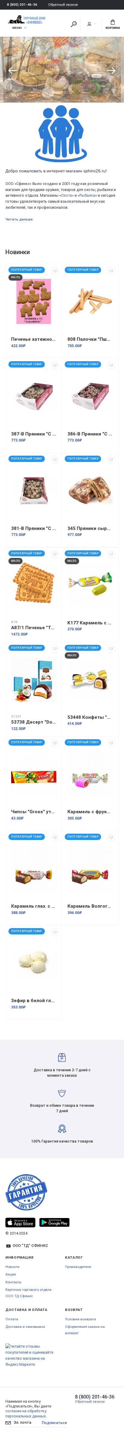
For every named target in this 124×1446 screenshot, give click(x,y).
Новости (12, 1267)
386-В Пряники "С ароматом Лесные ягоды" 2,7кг (90, 434)
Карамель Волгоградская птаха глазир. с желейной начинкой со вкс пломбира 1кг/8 (90, 906)
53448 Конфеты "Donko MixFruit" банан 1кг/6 (90, 717)
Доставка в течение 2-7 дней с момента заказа (62, 1073)
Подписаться (54, 1422)
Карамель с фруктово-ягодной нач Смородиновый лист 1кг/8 (90, 811)
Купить (100, 77)
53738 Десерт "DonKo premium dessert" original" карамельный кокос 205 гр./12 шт (33, 722)
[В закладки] (55, 271)
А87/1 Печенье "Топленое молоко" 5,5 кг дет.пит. (33, 627)
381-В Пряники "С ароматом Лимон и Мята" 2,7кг (33, 528)
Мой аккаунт (91, 24)
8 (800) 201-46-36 (22, 4)
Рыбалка (87, 195)
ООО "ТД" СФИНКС (30, 1245)
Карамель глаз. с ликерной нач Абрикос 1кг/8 (33, 906)
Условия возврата (80, 1319)
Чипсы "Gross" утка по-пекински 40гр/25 (33, 811)
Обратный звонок (63, 5)
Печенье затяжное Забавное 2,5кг (33, 339)
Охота (66, 195)
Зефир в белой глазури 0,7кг (33, 1000)
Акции (10, 1274)
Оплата (11, 1319)
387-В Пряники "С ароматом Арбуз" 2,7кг (33, 434)
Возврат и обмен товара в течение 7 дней (62, 1108)
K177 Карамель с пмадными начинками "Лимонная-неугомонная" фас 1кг (90, 623)
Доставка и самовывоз (25, 1326)
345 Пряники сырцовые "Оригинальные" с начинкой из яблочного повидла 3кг (90, 528)
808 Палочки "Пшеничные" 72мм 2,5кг (90, 339)
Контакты (13, 1282)
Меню (17, 27)
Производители (78, 1267)
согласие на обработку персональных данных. (26, 1413)
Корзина (113, 27)
